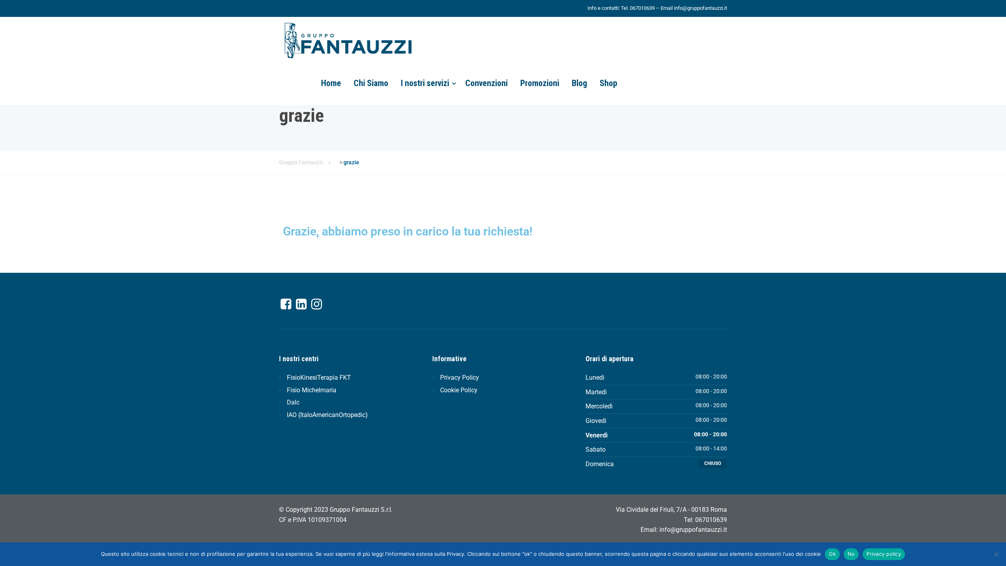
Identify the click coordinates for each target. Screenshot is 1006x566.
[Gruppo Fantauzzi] (348, 39)
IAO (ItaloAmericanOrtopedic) (327, 415)
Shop (608, 83)
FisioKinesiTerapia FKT (319, 377)
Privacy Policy (459, 377)
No (851, 554)
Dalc (293, 402)
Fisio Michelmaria (311, 390)
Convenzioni (486, 83)
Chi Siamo (371, 83)
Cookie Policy (458, 390)
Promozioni (539, 83)
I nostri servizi (425, 83)
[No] (996, 554)
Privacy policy (883, 554)
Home (331, 83)
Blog (579, 83)
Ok (832, 554)
